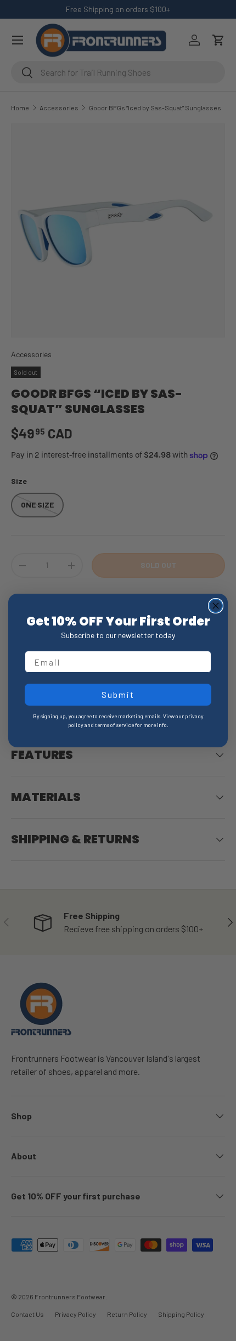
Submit (118, 694)
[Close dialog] (215, 605)
